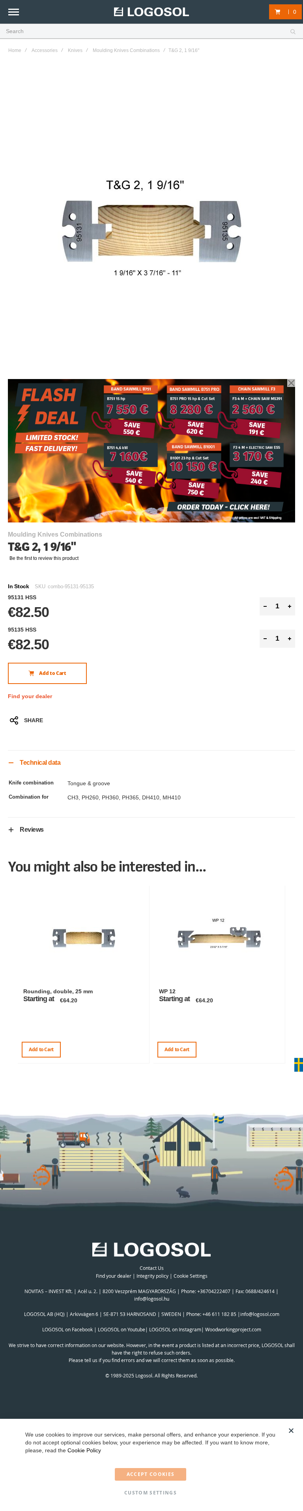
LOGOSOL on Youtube (121, 1329)
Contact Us (152, 1268)
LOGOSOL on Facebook (67, 1329)
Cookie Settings (191, 1276)
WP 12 (167, 991)
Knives (75, 50)
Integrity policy (152, 1276)
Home (14, 50)
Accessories (45, 50)
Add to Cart (41, 1049)
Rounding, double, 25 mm (58, 991)
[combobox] (151, 31)
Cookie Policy (84, 1450)
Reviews (32, 829)
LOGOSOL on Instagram (175, 1329)
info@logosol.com (259, 1314)
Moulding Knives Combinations (126, 50)
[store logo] (151, 12)
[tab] (151, 762)
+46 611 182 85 (219, 1314)
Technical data (40, 762)
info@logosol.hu (151, 1298)
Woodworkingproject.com (233, 1329)
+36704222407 (213, 1291)
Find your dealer (30, 696)
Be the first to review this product (44, 558)
